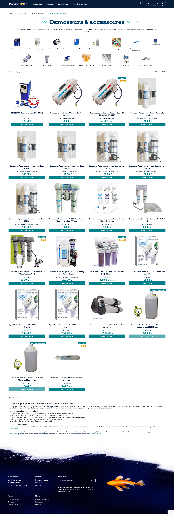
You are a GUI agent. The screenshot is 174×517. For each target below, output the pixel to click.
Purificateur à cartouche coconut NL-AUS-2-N (147, 220)
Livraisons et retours (15, 480)
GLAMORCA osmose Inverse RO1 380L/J (27, 113)
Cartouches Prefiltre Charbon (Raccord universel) (67, 379)
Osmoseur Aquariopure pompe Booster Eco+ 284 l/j (147, 167)
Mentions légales (14, 483)
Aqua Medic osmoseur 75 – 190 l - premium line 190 (147, 273)
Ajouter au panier (27, 124)
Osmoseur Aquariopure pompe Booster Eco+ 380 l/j (27, 220)
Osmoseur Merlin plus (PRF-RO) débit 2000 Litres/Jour (107, 326)
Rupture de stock (147, 336)
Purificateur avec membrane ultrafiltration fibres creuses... (107, 220)
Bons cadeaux (13, 505)
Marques (38, 485)
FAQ (9, 488)
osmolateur (13, 434)
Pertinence (20, 72)
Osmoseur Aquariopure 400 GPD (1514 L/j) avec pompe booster (67, 273)
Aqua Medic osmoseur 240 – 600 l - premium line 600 (67, 326)
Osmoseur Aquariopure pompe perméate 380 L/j (67, 167)
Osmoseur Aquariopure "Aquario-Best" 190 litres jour (66, 114)
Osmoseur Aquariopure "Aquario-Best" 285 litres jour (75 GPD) (107, 114)
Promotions (39, 502)
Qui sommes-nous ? (42, 499)
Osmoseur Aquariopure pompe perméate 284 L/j (27, 167)
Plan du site (39, 483)
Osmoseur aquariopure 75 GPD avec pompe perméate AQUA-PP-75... (67, 220)
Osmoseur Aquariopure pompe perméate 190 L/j (147, 114)
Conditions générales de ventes (19, 485)
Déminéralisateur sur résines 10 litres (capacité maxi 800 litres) (147, 326)
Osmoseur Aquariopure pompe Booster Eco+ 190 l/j (107, 167)
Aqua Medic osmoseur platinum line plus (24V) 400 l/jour (107, 273)
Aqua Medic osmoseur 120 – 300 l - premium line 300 (27, 326)
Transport (11, 502)
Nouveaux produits (41, 480)
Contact (38, 505)
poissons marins (96, 434)
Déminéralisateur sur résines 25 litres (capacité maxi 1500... (27, 379)
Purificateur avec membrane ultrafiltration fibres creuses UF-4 (27, 273)
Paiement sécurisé (14, 499)
